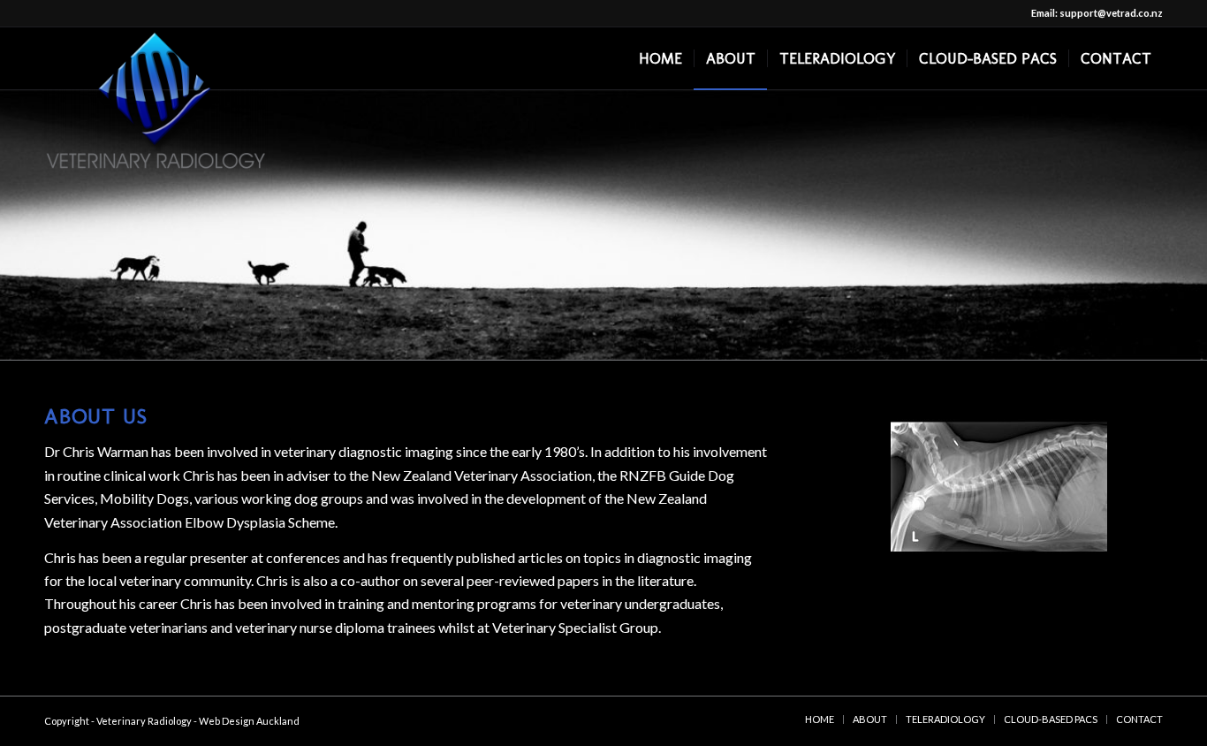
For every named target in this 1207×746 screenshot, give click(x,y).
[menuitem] (660, 58)
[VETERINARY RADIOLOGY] (156, 61)
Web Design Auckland (249, 721)
